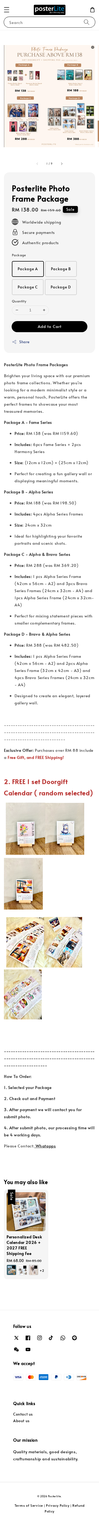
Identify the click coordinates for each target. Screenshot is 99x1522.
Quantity (19, 301)
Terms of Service (29, 1505)
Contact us (23, 1414)
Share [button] (24, 341)
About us (21, 1420)
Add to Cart (50, 326)
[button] (6, 10)
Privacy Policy (57, 1505)
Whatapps (45, 1145)
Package (19, 255)
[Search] (86, 22)
